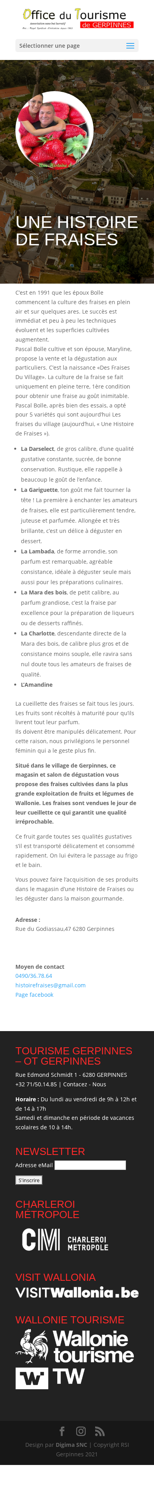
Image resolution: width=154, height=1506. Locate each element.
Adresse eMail (34, 1165)
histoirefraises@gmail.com (50, 985)
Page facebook (35, 994)
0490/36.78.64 (33, 975)
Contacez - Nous (84, 1084)
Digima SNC (71, 1444)
